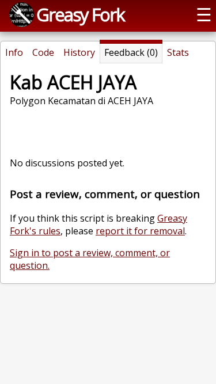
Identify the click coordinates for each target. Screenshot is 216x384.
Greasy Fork (80, 14)
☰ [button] (204, 14)
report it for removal (140, 231)
